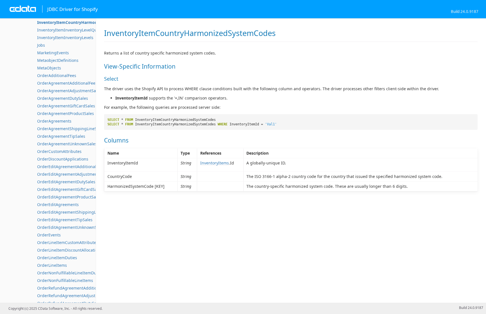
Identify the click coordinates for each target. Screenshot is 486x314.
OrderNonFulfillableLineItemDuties (70, 272)
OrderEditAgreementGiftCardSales (69, 189)
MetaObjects (49, 68)
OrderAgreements (54, 121)
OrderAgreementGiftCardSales (66, 106)
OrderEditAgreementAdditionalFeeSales (74, 166)
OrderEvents (49, 235)
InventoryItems (214, 163)
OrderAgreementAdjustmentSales (69, 90)
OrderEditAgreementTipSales (65, 219)
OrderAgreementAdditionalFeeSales (71, 83)
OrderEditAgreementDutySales (66, 181)
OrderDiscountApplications (62, 159)
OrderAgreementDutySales (62, 98)
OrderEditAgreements (58, 204)
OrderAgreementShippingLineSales (70, 128)
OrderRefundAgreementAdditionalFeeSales (78, 288)
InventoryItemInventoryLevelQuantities (74, 30)
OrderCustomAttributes (59, 151)
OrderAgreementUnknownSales (67, 143)
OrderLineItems (52, 265)
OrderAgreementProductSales (65, 113)
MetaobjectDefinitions (57, 60)
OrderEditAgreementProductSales (69, 197)
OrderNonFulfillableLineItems (65, 280)
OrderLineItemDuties (57, 257)
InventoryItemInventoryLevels (65, 37)
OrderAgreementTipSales (61, 136)
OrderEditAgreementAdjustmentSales (73, 174)
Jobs (41, 45)
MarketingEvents (53, 52)
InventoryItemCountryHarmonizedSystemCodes (84, 22)
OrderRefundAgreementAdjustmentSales (76, 295)
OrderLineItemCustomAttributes (67, 242)
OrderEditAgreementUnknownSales (70, 227)
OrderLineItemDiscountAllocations (69, 250)
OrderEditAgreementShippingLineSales (74, 212)
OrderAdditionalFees (56, 75)
